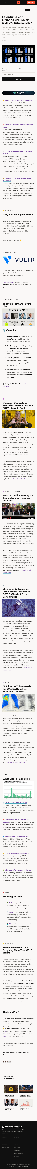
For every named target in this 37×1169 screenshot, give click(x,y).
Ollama (11, 924)
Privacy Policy (12, 1166)
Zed (10, 903)
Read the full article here (22, 479)
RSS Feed (6, 1036)
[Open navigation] (4, 2)
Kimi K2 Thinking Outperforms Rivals (18, 100)
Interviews (17, 1147)
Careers (4, 1144)
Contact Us (5, 1147)
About (4, 1141)
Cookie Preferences (23, 1166)
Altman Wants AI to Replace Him (16, 836)
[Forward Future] (18, 3)
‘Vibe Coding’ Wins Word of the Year (18, 870)
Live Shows (17, 1141)
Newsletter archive (9, 1082)
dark (32, 10)
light (27, 10)
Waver (11, 912)
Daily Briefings (18, 1153)
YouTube (6, 386)
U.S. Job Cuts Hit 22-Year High (16, 803)
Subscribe (31, 2)
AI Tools (16, 1156)
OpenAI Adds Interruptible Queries (17, 853)
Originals (17, 1150)
